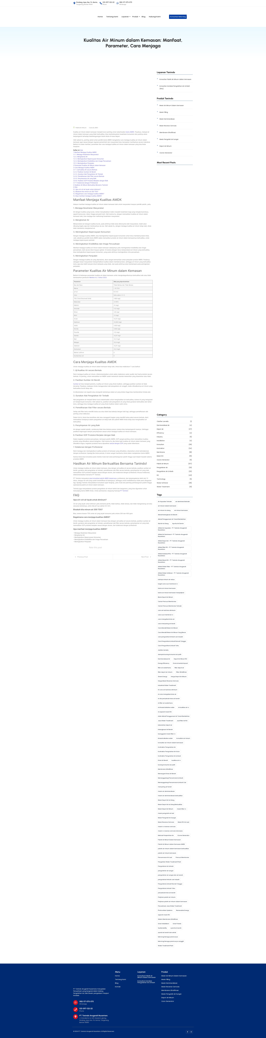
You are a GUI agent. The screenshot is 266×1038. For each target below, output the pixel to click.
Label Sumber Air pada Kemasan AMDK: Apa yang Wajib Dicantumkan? (174, 336)
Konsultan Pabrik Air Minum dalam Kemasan (175, 79)
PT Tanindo (124, 491)
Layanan (125, 16)
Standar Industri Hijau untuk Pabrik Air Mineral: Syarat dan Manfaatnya (171, 263)
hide (81, 150)
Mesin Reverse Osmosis (167, 126)
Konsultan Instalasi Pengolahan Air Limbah (146, 982)
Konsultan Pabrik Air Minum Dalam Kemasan (146, 976)
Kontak (117, 987)
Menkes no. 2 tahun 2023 (98, 277)
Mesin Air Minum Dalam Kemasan (171, 105)
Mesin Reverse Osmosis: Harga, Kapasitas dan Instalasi (174, 312)
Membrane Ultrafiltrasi (167, 132)
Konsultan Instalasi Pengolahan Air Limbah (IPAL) (174, 87)
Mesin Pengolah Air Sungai (168, 139)
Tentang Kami (112, 16)
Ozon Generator (167, 1001)
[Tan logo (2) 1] (82, 16)
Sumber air (77, 384)
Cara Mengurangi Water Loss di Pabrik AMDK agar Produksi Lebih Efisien (174, 190)
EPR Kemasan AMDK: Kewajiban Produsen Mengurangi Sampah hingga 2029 (172, 238)
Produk (135, 16)
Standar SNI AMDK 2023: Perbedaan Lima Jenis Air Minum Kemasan (173, 361)
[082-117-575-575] (75, 1002)
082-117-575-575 (86, 1001)
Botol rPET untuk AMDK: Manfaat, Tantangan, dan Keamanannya (174, 214)
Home (100, 16)
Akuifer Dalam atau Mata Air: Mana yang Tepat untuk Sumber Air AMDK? (173, 287)
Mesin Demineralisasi (167, 119)
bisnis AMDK (130, 132)
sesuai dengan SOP (116, 443)
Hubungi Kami (155, 16)
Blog (143, 16)
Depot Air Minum (165, 146)
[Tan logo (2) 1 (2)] (86, 978)
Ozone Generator (165, 153)
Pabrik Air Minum (81, 127)
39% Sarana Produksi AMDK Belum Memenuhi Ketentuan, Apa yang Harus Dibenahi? (174, 409)
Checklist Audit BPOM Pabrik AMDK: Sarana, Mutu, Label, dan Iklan (174, 385)
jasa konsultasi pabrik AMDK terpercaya (103, 478)
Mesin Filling (163, 112)
